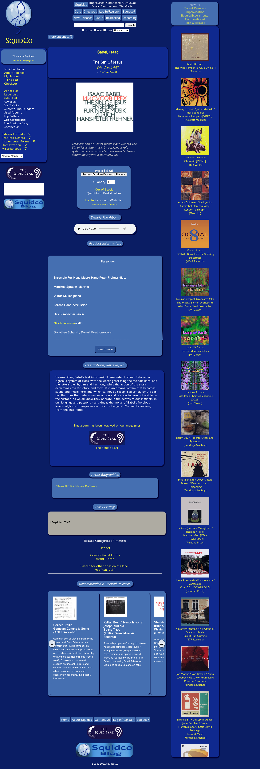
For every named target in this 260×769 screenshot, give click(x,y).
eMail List (10, 98)
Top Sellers (11, 116)
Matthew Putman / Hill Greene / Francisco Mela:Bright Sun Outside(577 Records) (195, 634)
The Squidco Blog (16, 123)
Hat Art (105, 548)
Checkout (10, 83)
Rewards (10, 101)
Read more (105, 349)
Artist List (11, 91)
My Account (12, 76)
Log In (89, 200)
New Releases (82, 18)
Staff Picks (11, 105)
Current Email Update (18, 109)
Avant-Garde (105, 559)
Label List (11, 94)
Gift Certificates (15, 120)
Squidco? (129, 11)
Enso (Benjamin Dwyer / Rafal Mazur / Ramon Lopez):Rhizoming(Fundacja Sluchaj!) (195, 485)
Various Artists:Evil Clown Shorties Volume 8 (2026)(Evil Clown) (195, 398)
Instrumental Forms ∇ (18, 141)
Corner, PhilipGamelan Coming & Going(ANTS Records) (71, 628)
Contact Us (11, 127)
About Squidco (14, 73)
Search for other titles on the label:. (105, 567)
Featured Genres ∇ (16, 138)
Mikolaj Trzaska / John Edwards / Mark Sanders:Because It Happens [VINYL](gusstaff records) (195, 114)
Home (65, 719)
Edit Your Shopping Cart (23, 61)
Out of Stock (104, 189)
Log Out (12, 80)
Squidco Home (14, 69)
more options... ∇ (60, 36)
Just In (99, 18)
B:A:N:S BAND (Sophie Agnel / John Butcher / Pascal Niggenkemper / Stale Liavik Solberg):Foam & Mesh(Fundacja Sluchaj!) (195, 728)
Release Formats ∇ (16, 134)
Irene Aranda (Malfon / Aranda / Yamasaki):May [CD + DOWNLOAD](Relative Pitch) (195, 586)
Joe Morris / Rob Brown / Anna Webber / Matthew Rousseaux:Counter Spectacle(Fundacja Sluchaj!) (195, 679)
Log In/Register (109, 11)
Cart (78, 11)
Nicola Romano (64, 323)
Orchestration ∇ (14, 145)
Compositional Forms (105, 555)
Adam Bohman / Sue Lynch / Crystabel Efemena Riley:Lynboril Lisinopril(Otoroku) (195, 208)
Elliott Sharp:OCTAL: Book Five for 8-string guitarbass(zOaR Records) (195, 256)
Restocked (113, 18)
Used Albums (13, 112)
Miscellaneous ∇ (14, 148)
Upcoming (129, 18)
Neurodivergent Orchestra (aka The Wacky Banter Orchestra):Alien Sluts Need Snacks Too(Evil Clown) (195, 304)
